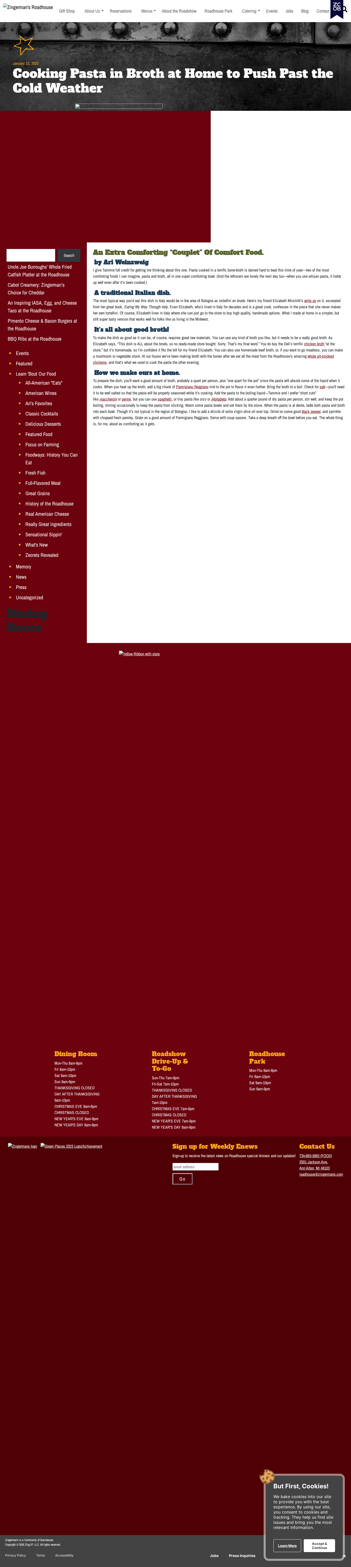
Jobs (214, 1555)
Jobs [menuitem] (289, 11)
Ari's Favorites (38, 403)
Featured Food (38, 434)
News (21, 576)
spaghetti (165, 399)
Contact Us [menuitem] (326, 11)
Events (22, 353)
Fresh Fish (35, 472)
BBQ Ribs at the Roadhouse (34, 338)
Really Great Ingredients (48, 524)
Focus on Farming (42, 444)
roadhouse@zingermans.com (321, 1174)
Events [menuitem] (272, 11)
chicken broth (314, 344)
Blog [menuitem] (305, 11)
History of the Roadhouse (49, 503)
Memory (23, 566)
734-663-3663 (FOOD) (315, 1155)
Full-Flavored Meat (43, 482)
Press (21, 587)
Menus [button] (148, 11)
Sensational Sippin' (43, 534)
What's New (36, 544)
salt (322, 387)
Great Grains (37, 493)
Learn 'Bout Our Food (36, 373)
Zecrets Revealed (41, 554)
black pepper (311, 411)
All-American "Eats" (43, 382)
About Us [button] (94, 11)
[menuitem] (94, 11)
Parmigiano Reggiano (192, 387)
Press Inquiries (242, 1555)
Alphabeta (218, 399)
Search (69, 255)
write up (310, 300)
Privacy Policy (15, 1555)
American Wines (41, 393)
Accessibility (64, 1555)
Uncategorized (29, 597)
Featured (24, 363)
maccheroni (108, 399)
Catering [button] (251, 11)
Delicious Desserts (43, 423)
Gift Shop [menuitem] (67, 11)
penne (126, 399)
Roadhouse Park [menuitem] (218, 11)
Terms (40, 1555)
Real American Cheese (47, 513)
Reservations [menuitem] (121, 11)
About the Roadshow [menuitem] (179, 11)
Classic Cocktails (41, 413)
